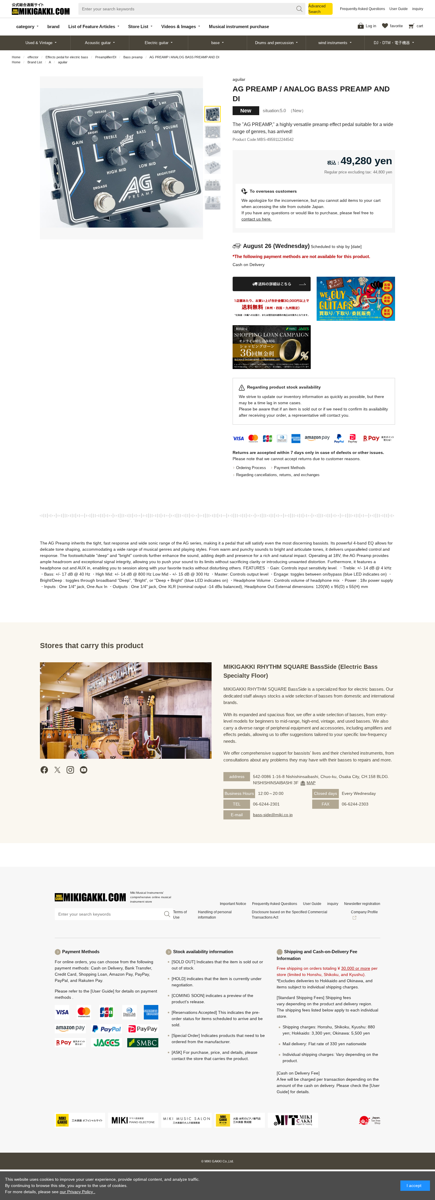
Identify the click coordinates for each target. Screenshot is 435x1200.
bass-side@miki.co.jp (273, 814)
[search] (299, 9)
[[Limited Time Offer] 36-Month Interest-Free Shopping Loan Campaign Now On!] (272, 347)
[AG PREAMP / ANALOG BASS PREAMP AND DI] (212, 114)
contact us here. (256, 219)
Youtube (83, 770)
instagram (70, 770)
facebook (44, 770)
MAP (311, 782)
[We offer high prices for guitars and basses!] (356, 299)
